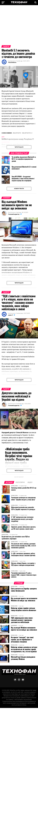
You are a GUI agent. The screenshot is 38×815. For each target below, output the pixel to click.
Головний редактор (13, 214)
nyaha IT (10, 315)
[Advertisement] (19, 26)
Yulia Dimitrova (12, 62)
